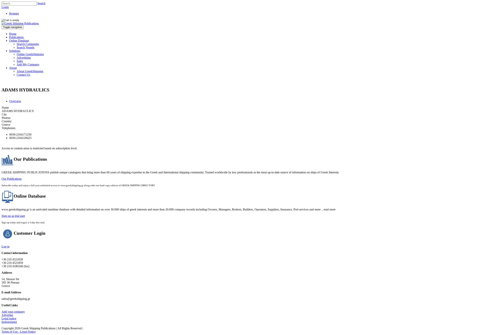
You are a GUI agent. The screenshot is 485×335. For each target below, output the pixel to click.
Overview (15, 101)
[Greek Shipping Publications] (20, 23)
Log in (5, 246)
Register (14, 13)
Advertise (7, 315)
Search (41, 3)
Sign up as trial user (13, 215)
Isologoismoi (9, 321)
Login (5, 7)
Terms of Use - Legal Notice (19, 331)
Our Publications (12, 178)
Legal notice (9, 318)
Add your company (13, 311)
